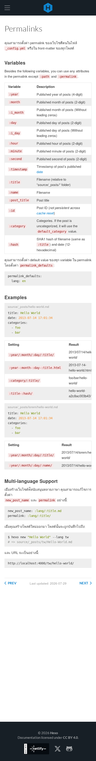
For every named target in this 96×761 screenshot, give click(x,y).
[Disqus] (48, 657)
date (40, 171)
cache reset (45, 213)
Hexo (48, 7)
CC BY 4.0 (70, 737)
